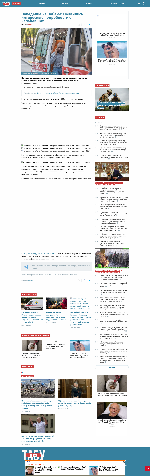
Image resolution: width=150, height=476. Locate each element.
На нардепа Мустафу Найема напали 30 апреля (39, 254)
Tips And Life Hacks (111, 398)
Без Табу (31, 280)
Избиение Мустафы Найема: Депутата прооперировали (58, 93)
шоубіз (65, 3)
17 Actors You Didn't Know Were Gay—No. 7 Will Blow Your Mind (79, 356)
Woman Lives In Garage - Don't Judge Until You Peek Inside (55, 346)
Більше (112, 367)
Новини (66, 275)
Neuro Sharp (112, 426)
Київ (51, 275)
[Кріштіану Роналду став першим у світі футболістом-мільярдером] (112, 172)
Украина (74, 275)
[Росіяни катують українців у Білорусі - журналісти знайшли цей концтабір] (112, 258)
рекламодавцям (117, 3)
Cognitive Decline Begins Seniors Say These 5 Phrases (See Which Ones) (112, 422)
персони (89, 3)
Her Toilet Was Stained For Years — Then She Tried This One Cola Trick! (32, 356)
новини (42, 3)
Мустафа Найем (32, 275)
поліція (58, 275)
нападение (44, 275)
